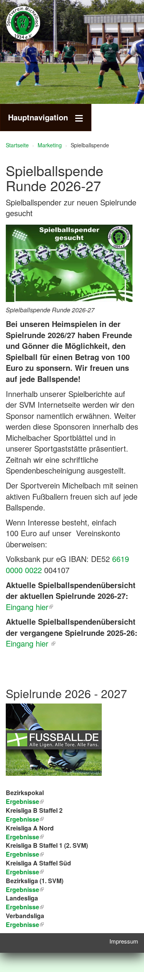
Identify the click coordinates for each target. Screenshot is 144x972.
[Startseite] (34, 23)
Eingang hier (27, 606)
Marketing (50, 145)
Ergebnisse (22, 836)
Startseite (17, 145)
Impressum (123, 941)
